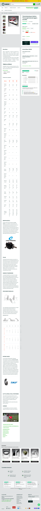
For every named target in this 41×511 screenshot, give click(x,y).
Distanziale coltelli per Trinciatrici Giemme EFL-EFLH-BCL (24, 458)
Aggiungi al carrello (26, 43)
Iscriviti (30, 501)
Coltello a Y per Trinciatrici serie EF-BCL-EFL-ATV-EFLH (15, 458)
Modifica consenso (19, 503)
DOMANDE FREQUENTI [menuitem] (13, 7)
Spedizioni (18, 499)
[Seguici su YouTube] (9, 508)
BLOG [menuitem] (2, 10)
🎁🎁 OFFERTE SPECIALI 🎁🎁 (20, 1)
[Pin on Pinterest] (34, 23)
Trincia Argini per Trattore (26, 51)
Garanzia (18, 501)
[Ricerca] (34, 4)
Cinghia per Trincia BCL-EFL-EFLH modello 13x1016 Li (6, 458)
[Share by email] (37, 23)
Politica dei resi (19, 500)
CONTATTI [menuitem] (18, 7)
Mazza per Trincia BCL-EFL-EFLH (34, 458)
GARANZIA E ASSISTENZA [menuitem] (8, 10)
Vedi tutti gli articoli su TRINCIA (26, 65)
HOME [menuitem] (2, 7)
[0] (38, 4)
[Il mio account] (37, 4)
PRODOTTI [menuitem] (6, 7)
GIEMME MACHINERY (24, 21)
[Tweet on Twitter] (36, 23)
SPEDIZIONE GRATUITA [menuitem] (30, 7)
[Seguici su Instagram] (8, 508)
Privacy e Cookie (19, 502)
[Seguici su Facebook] (6, 508)
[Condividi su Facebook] (33, 23)
